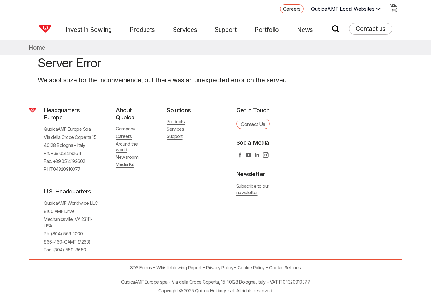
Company (125, 128)
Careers (292, 9)
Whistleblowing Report (179, 267)
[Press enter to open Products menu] (159, 29)
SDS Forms (141, 267)
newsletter (247, 192)
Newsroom (127, 157)
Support (226, 29)
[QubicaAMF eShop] (393, 10)
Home (37, 48)
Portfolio (267, 29)
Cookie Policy (251, 267)
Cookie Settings (285, 267)
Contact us (371, 28)
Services (185, 29)
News (305, 29)
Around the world (127, 146)
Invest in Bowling (89, 29)
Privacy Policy (219, 267)
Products (142, 29)
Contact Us (253, 124)
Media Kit (125, 164)
